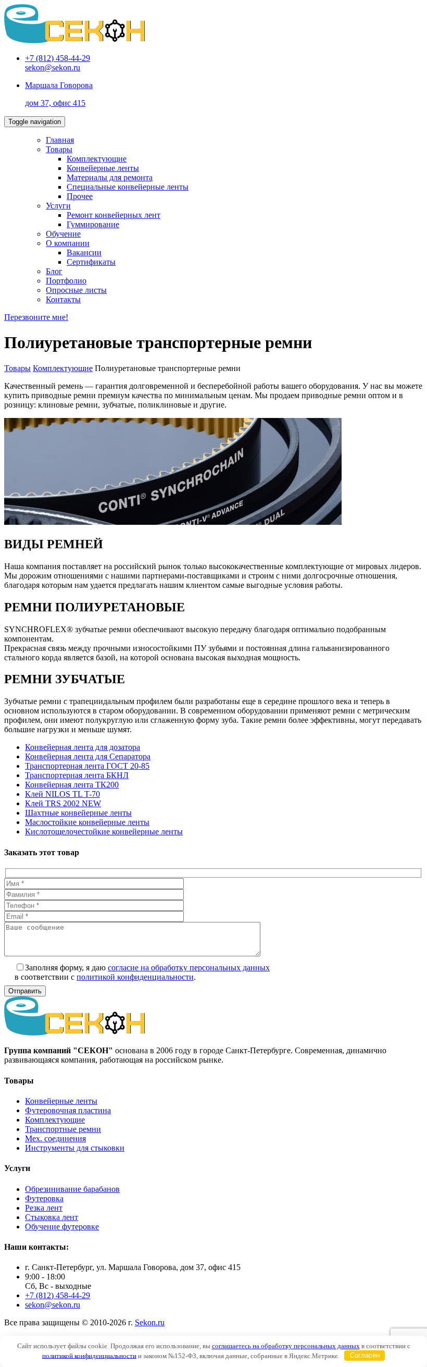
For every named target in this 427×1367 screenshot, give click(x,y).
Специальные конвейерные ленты (128, 186)
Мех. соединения (55, 1138)
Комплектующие (97, 158)
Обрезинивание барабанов (72, 1189)
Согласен (365, 1355)
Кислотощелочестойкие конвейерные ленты (104, 831)
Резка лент (43, 1207)
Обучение (63, 233)
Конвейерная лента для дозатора (82, 747)
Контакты (63, 299)
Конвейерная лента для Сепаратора (87, 756)
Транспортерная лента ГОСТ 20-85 (87, 765)
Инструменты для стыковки (74, 1147)
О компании (68, 243)
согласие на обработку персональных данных (189, 967)
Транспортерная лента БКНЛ (77, 775)
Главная (60, 140)
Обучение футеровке (62, 1226)
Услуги (58, 205)
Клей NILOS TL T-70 (62, 794)
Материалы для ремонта (110, 177)
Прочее (80, 196)
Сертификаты (91, 261)
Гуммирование (93, 224)
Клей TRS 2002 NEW (63, 803)
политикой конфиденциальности (135, 976)
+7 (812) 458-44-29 (57, 58)
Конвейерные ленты (103, 168)
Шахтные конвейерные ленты (78, 812)
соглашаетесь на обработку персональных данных (286, 1346)
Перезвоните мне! (36, 317)
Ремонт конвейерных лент (113, 215)
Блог (54, 271)
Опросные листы (76, 290)
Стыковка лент (51, 1217)
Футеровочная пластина (68, 1110)
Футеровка (44, 1198)
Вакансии (84, 252)
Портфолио (66, 280)
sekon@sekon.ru (52, 67)
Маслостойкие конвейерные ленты (87, 822)
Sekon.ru (150, 1322)
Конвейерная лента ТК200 (72, 784)
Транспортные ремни (63, 1129)
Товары (59, 149)
